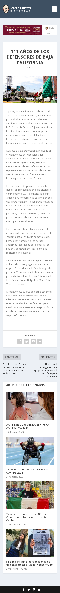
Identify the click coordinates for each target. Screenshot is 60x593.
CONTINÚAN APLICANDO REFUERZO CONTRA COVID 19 (27, 427)
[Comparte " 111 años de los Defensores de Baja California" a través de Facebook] (20, 341)
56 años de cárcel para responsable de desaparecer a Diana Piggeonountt (30, 563)
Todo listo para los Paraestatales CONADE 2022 (27, 471)
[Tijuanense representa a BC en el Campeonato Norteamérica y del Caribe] (30, 495)
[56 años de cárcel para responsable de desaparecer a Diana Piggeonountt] (30, 543)
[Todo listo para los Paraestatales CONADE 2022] (30, 451)
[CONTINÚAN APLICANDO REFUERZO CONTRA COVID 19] (30, 406)
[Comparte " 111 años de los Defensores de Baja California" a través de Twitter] (26, 341)
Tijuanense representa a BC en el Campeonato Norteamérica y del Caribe (26, 517)
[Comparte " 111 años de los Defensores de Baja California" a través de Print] (40, 341)
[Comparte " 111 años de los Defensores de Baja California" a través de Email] (33, 341)
